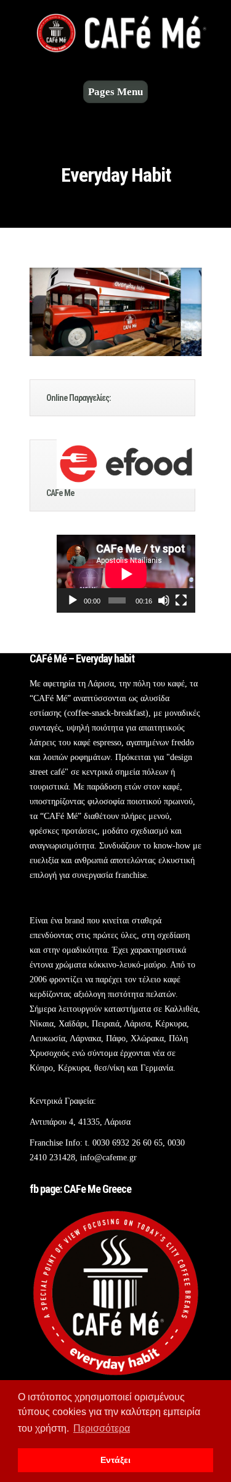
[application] (126, 574)
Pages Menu (115, 92)
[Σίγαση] (164, 600)
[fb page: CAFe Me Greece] (116, 1376)
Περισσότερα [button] (101, 1428)
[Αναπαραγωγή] (73, 600)
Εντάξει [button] (115, 1460)
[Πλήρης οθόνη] (181, 600)
